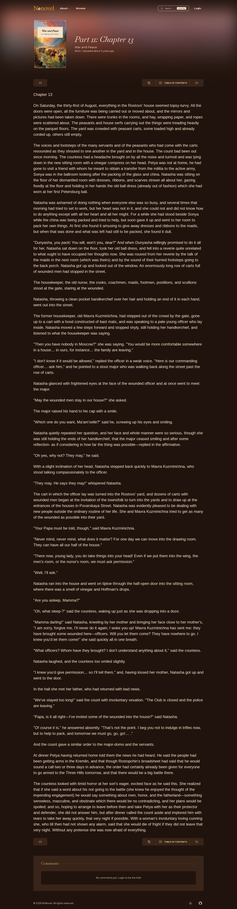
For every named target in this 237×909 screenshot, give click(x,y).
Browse (80, 8)
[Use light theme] (190, 903)
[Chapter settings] (149, 83)
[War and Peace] (50, 44)
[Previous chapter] (40, 83)
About (64, 8)
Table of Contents (175, 83)
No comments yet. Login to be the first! (118, 877)
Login (197, 8)
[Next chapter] (197, 83)
